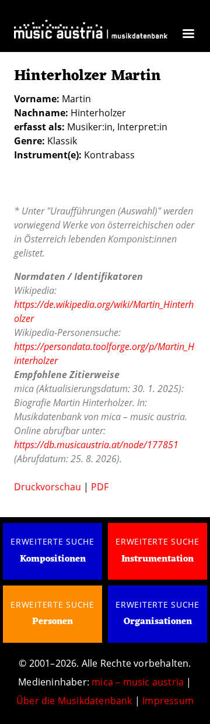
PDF (99, 486)
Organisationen (158, 622)
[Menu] (188, 35)
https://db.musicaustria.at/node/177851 (96, 444)
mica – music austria (138, 681)
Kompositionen (53, 559)
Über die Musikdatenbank (74, 700)
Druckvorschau (47, 486)
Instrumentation (157, 559)
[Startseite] (90, 32)
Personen (52, 622)
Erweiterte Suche (52, 541)
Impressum (168, 700)
